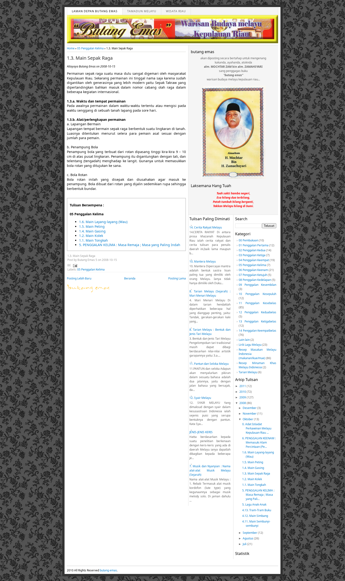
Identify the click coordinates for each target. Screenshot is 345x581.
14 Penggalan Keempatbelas (257, 331)
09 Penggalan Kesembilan (257, 285)
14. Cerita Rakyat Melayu (205, 227)
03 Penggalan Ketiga (252, 255)
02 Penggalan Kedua (252, 250)
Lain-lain (244, 340)
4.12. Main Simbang (255, 516)
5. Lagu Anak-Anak (254, 504)
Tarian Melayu (248, 372)
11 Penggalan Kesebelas (257, 303)
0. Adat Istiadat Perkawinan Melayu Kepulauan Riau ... (256, 428)
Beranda (129, 278)
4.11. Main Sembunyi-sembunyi (256, 523)
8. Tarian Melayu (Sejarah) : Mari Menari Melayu (209, 293)
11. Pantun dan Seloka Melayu (209, 364)
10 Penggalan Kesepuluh (257, 294)
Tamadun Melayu (141, 11)
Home (70, 48)
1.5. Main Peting (92, 226)
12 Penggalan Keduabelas (257, 312)
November (250, 414)
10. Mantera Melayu (202, 261)
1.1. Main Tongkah (93, 240)
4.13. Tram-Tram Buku (256, 510)
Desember (250, 408)
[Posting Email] (74, 265)
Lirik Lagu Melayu (250, 345)
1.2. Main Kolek (91, 235)
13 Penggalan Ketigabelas (257, 321)
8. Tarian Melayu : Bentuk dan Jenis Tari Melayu (209, 332)
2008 (243, 403)
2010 (243, 392)
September (250, 533)
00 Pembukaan (248, 240)
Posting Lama (177, 278)
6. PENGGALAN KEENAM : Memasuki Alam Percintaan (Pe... (259, 442)
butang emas (108, 570)
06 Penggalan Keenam (253, 270)
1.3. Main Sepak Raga (90, 58)
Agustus (248, 538)
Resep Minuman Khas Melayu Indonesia (257, 365)
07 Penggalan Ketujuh (253, 275)
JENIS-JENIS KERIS (201, 432)
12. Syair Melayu (200, 398)
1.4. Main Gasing (92, 231)
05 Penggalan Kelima (90, 48)
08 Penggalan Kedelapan (255, 280)
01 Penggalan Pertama (253, 245)
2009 (243, 397)
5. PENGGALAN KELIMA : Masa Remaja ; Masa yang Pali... (258, 494)
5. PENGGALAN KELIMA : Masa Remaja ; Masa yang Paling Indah (129, 245)
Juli (245, 544)
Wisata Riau (176, 11)
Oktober (248, 419)
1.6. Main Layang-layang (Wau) (103, 222)
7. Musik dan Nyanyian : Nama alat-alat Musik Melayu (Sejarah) (209, 470)
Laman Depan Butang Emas (95, 11)
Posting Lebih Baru (79, 278)
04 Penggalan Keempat (254, 260)
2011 (243, 386)
